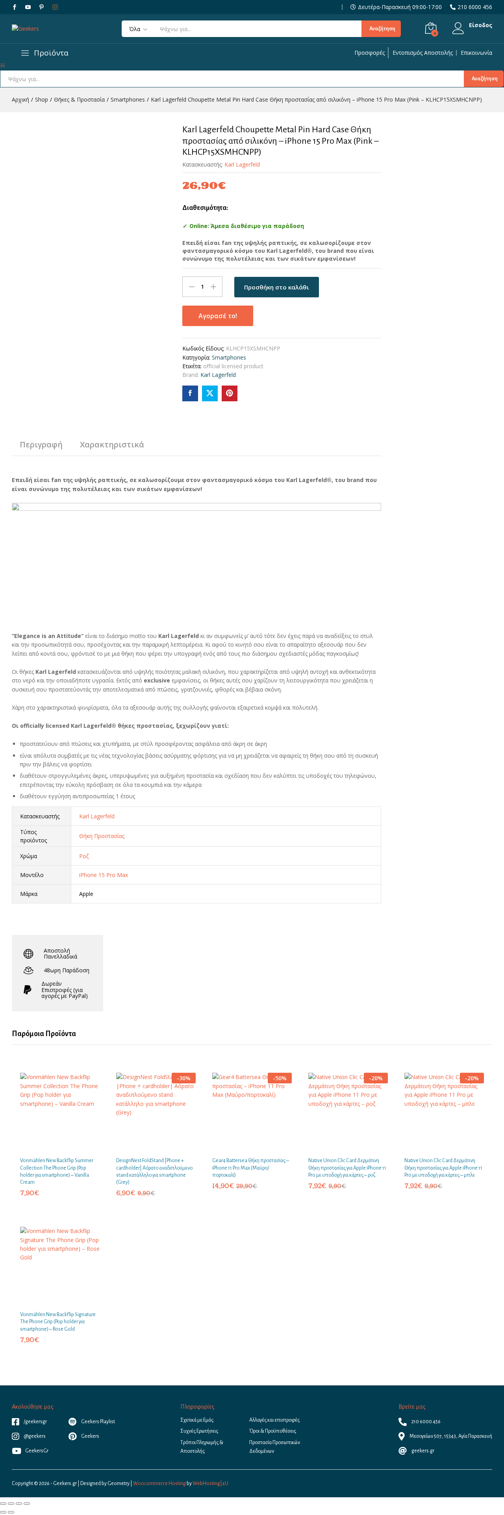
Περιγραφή (41, 445)
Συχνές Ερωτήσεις (199, 1431)
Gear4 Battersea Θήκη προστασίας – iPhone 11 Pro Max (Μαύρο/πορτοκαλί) (250, 1168)
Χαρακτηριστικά (112, 445)
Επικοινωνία (476, 53)
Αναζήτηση (382, 29)
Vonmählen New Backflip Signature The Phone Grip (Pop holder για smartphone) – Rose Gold (58, 1321)
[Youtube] (28, 7)
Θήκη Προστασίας (101, 836)
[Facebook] (14, 7)
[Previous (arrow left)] (3, 1512)
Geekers (89, 1436)
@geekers (34, 1436)
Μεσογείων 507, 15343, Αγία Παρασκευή (450, 1436)
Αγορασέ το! (217, 316)
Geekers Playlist (97, 1421)
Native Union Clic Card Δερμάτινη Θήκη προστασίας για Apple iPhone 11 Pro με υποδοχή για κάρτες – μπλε (443, 1168)
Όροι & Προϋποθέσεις (272, 1431)
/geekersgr (35, 1421)
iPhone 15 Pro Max (103, 875)
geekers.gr (422, 1451)
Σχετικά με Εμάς (196, 1420)
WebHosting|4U (210, 1483)
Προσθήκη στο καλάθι (276, 287)
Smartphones (229, 357)
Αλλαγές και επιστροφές (274, 1420)
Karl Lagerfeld (242, 164)
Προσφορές (369, 53)
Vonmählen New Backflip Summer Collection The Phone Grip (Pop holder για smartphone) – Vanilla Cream (56, 1171)
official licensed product (233, 366)
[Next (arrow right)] (11, 1512)
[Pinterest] (41, 7)
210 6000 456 (475, 7)
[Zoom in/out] (27, 1503)
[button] (50, 1147)
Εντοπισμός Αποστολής (423, 53)
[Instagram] (55, 7)
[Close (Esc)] (3, 1503)
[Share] (11, 1503)
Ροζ (84, 856)
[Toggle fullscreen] (19, 1503)
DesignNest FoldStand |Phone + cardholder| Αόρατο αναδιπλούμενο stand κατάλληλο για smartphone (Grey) (154, 1171)
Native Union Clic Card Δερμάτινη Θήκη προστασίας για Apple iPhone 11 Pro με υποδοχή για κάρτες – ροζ (347, 1168)
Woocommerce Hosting (159, 1483)
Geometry (118, 1483)
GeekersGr (36, 1451)
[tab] (41, 448)
